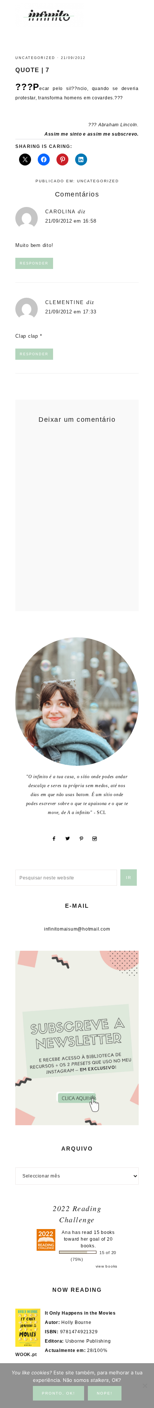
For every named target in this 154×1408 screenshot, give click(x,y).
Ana (66, 1232)
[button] (132, 11)
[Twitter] (70, 838)
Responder (34, 263)
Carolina (60, 211)
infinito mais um (57, 15)
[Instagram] (98, 838)
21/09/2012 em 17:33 (70, 312)
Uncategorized (35, 58)
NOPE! (105, 1393)
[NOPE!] (144, 1385)
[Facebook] (56, 838)
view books (107, 1266)
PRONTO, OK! (58, 1393)
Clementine (64, 302)
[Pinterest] (84, 838)
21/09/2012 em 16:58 (70, 221)
